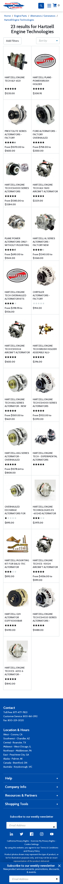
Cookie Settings (31, 844)
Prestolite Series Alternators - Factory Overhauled (16, 134)
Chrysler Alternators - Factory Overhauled (41, 295)
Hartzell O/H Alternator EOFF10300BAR (13, 617)
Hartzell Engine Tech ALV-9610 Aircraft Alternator (45, 188)
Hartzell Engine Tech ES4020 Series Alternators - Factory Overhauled (45, 617)
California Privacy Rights (18, 841)
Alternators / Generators (42, 15)
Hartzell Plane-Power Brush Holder (42, 81)
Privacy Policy (34, 851)
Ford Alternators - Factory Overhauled (45, 134)
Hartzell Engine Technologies (19, 19)
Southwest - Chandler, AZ (16, 738)
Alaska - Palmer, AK (13, 758)
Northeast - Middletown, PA (17, 750)
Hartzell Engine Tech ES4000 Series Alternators (17, 188)
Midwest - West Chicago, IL (17, 746)
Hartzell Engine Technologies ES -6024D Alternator (44, 510)
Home (7, 15)
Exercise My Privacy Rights (43, 841)
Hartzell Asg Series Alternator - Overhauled (17, 456)
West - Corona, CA (12, 734)
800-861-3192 (30, 716)
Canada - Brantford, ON (15, 762)
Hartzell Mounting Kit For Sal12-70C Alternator (17, 564)
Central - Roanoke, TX (14, 742)
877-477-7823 (20, 712)
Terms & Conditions (49, 847)
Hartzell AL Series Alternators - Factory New (44, 242)
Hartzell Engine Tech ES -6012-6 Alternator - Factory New (15, 671)
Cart (59, 5)
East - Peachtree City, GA (16, 754)
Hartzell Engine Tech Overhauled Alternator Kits (15, 295)
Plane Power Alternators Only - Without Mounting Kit (17, 242)
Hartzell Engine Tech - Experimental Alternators (45, 456)
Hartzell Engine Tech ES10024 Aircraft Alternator (17, 349)
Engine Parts (20, 15)
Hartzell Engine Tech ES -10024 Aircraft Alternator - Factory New (45, 564)
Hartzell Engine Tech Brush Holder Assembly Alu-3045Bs (45, 349)
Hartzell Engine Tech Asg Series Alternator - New (15, 403)
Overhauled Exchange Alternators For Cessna (15, 510)
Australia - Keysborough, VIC (17, 766)
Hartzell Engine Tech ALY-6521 (15, 79)
